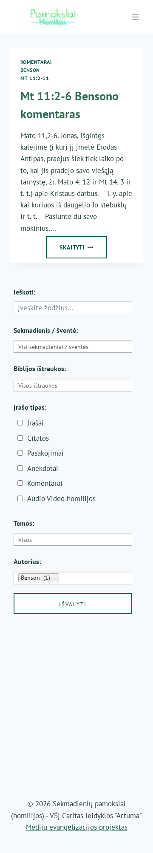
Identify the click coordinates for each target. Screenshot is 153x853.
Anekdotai (42, 468)
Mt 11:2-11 (34, 78)
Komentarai (36, 62)
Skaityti (83, 249)
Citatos (38, 438)
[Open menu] (135, 16)
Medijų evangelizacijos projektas (77, 827)
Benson (30, 70)
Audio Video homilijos (61, 498)
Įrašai (35, 423)
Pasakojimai (45, 453)
